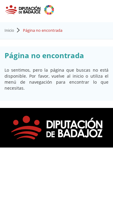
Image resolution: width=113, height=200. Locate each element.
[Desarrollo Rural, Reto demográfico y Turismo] (23, 9)
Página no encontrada (42, 30)
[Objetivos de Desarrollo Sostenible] (49, 9)
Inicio (9, 30)
